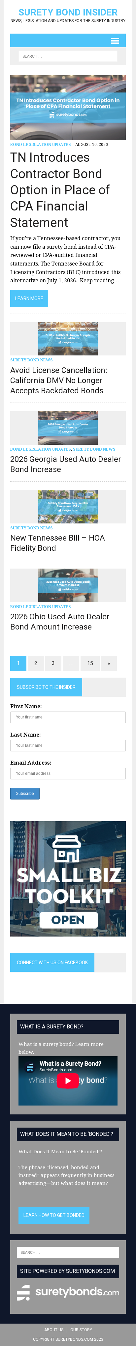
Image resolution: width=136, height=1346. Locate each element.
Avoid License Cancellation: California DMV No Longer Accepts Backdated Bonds (58, 380)
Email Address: (30, 763)
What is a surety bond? (46, 1044)
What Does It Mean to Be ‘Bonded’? (60, 1152)
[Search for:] (68, 1252)
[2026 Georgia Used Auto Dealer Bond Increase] (68, 440)
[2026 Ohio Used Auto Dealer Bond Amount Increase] (68, 598)
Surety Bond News (31, 360)
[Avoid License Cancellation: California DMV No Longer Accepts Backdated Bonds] (68, 351)
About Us (53, 1330)
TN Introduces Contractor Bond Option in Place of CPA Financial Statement (60, 190)
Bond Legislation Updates (40, 144)
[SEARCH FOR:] (68, 56)
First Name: (26, 706)
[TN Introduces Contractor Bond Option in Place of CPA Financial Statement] (68, 135)
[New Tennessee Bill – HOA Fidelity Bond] (68, 519)
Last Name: (25, 735)
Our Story (81, 1330)
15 (90, 663)
